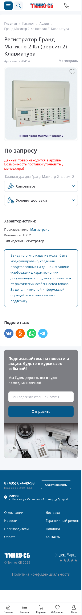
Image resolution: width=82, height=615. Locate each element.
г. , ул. (38, 497)
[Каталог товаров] (8, 5)
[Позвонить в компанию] (67, 5)
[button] (18, 5)
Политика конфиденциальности (41, 574)
